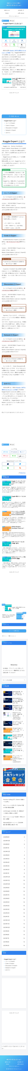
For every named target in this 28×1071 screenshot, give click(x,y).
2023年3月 (14, 866)
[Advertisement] (14, 103)
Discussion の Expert (11, 128)
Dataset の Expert (11, 130)
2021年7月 (14, 938)
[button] (24, 680)
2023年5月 (14, 858)
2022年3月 (14, 909)
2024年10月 (14, 840)
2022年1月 (14, 916)
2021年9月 (14, 931)
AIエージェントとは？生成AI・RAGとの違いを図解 (14, 818)
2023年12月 (14, 851)
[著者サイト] (8, 464)
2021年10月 (14, 927)
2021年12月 (14, 920)
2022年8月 (14, 891)
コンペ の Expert (10, 123)
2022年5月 (14, 902)
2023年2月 (14, 869)
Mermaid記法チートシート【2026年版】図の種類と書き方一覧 (13, 823)
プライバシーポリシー (14, 1066)
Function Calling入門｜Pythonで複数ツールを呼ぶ (14, 800)
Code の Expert (10, 125)
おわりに (8, 132)
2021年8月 (14, 934)
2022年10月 (14, 884)
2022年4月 (14, 905)
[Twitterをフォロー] (20, 464)
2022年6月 (14, 898)
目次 (12, 116)
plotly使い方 (20, 1062)
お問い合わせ (20, 1064)
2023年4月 (14, 862)
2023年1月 (14, 873)
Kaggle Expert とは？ (10, 120)
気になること (6, 20)
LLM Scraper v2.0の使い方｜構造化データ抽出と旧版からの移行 (13, 812)
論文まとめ (7, 1062)
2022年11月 (14, 880)
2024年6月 (14, 844)
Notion (7, 1064)
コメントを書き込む (14, 630)
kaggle (12, 20)
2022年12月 (14, 877)
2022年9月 (14, 887)
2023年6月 (14, 855)
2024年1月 (14, 848)
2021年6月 (14, 942)
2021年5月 (14, 945)
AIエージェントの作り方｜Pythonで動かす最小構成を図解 (13, 806)
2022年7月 (14, 895)
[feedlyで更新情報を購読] (8, 467)
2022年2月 (14, 913)
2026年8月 (14, 837)
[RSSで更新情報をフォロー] (20, 467)
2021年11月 (14, 924)
